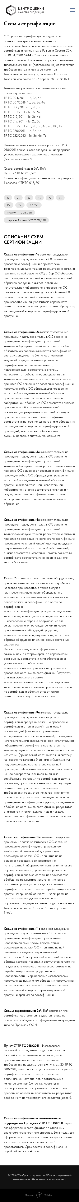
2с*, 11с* (34, 205)
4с (39, 197)
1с (8, 197)
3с (29, 197)
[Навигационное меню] (72, 10)
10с (8, 205)
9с (60, 197)
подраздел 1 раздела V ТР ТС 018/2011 (26, 220)
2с (18, 197)
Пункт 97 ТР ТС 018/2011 (19, 212)
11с (19, 205)
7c (50, 197)
